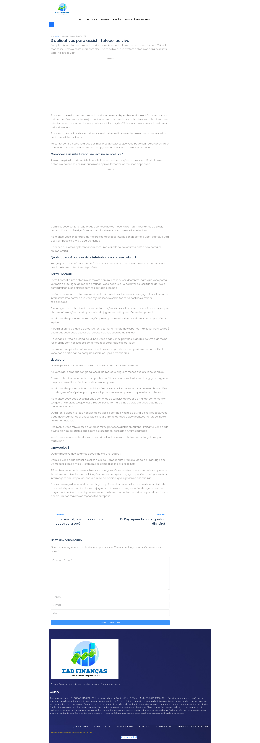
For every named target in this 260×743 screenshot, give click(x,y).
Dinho (57, 36)
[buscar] (51, 24)
